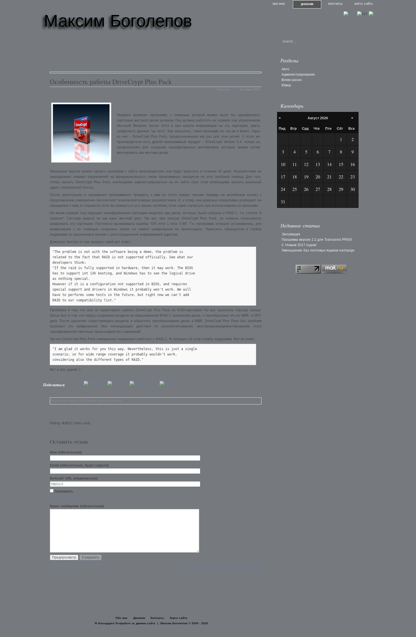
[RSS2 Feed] (373, 14)
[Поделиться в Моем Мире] (118, 383)
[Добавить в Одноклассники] (144, 383)
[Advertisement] (153, 53)
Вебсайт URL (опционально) (74, 478)
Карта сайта (364, 4)
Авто (285, 69)
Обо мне (279, 4)
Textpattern (122, 623)
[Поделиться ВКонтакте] (95, 383)
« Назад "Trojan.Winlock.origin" (75, 565)
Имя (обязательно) (66, 452)
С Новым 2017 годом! (299, 245)
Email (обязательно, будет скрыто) (79, 465)
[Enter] (350, 14)
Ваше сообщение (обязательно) (77, 506)
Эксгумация (291, 234)
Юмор (286, 85)
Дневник (307, 4)
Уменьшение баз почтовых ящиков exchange (318, 250)
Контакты (335, 4)
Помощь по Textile (64, 499)
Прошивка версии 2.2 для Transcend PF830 (317, 240)
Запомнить (64, 491)
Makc (233, 89)
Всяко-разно (292, 80)
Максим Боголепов (118, 20)
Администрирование (110, 400)
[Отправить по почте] (168, 383)
